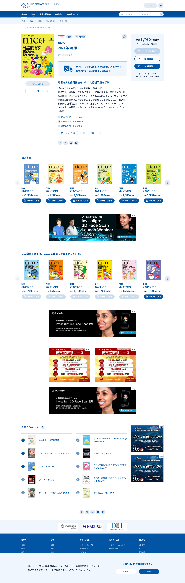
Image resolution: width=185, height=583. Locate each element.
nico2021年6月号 (76, 285)
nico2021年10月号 (150, 285)
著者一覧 (63, 20)
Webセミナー (85, 548)
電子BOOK (50, 20)
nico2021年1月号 (101, 285)
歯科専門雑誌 (80, 37)
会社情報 (141, 540)
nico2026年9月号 (27, 189)
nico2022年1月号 (52, 285)
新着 (52, 545)
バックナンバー (70, 133)
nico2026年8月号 (52, 189)
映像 (40, 20)
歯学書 (24, 14)
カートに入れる (33, 201)
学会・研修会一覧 (86, 545)
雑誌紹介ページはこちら (71, 125)
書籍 (23, 20)
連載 (52, 548)
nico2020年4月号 (125, 285)
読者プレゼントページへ (71, 117)
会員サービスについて (117, 545)
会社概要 (141, 545)
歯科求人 (59, 14)
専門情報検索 (114, 548)
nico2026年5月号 (125, 189)
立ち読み (39, 83)
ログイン (150, 5)
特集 (52, 552)
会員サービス (73, 14)
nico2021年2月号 (27, 285)
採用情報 (141, 552)
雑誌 (31, 20)
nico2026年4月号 (149, 189)
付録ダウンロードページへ (72, 121)
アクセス (141, 548)
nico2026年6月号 (101, 189)
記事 (33, 14)
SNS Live (83, 552)
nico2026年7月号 (76, 189)
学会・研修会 (45, 14)
